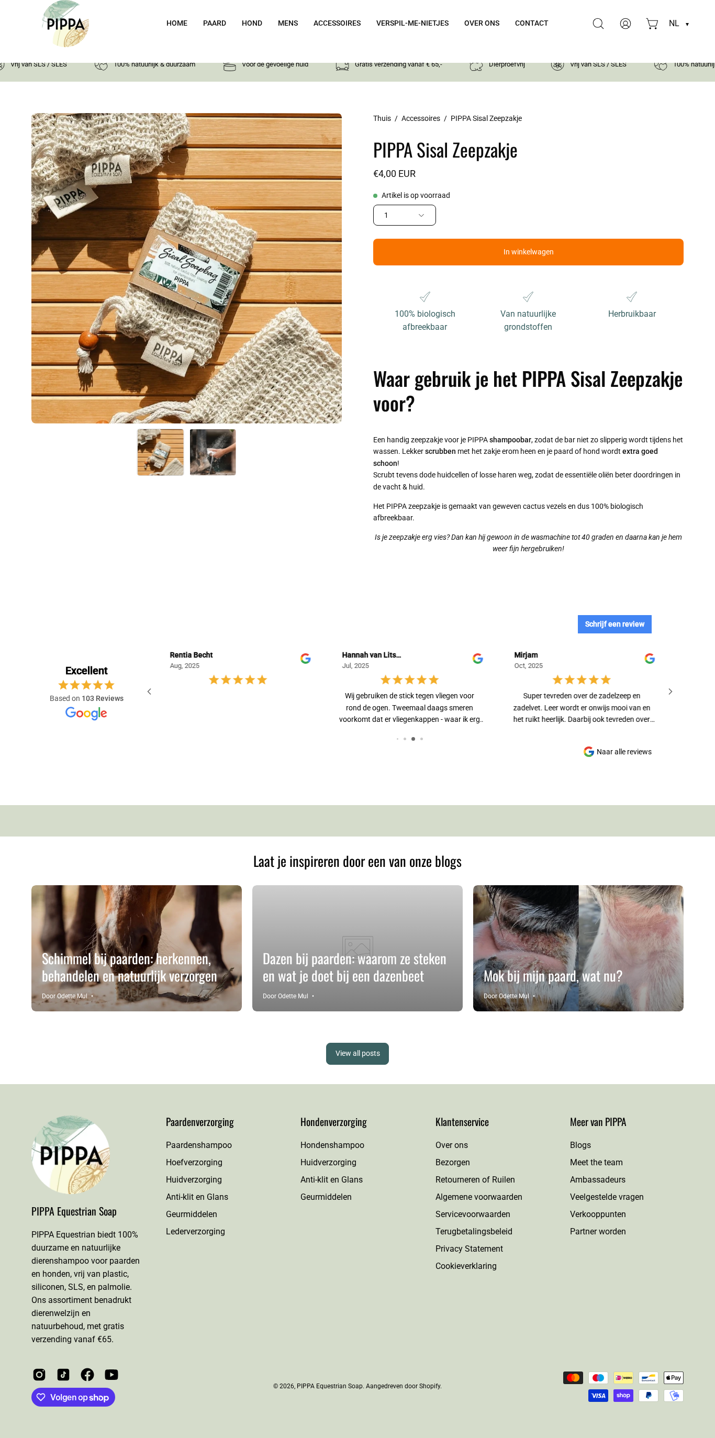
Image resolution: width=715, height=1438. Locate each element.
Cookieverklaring (466, 1266)
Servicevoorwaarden (472, 1214)
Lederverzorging (195, 1231)
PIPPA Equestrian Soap (74, 1211)
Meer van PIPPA (598, 1122)
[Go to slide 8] (401, 739)
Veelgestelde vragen (607, 1197)
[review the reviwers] (579, 661)
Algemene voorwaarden (478, 1197)
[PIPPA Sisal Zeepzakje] (160, 452)
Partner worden (598, 1231)
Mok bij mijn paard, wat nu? (553, 975)
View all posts (358, 1053)
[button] (214, 23)
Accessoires (420, 118)
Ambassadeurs (597, 1180)
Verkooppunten (598, 1214)
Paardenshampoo (199, 1145)
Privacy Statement (469, 1249)
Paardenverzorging (200, 1121)
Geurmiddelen (191, 1214)
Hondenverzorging (333, 1122)
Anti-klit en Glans (197, 1197)
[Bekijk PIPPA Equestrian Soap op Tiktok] (63, 1375)
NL (679, 23)
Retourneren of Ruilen (475, 1180)
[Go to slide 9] (409, 739)
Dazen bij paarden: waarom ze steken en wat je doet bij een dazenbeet (354, 967)
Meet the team (596, 1162)
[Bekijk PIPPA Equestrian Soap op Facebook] (87, 1375)
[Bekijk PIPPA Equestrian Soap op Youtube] (111, 1375)
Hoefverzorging (194, 1162)
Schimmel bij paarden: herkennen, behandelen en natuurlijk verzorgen (129, 967)
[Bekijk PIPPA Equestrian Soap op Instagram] (39, 1375)
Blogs (580, 1145)
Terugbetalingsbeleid (473, 1231)
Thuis (382, 118)
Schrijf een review (614, 624)
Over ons (451, 1145)
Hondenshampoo (332, 1145)
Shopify (429, 1386)
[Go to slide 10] (417, 739)
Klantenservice (462, 1122)
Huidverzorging (194, 1180)
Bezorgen (452, 1162)
